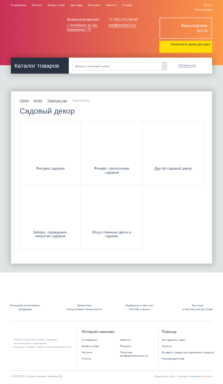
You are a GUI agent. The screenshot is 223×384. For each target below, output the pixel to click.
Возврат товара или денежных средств (188, 352)
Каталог (37, 5)
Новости (111, 5)
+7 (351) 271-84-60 (123, 19)
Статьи (86, 358)
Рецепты (125, 346)
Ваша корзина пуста (194, 28)
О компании (18, 5)
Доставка (77, 5)
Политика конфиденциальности (134, 354)
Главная (24, 100)
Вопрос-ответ (56, 5)
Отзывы (127, 5)
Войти (208, 5)
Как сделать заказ (173, 339)
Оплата (167, 346)
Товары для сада (57, 100)
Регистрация (203, 9)
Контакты (94, 5)
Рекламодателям (173, 358)
